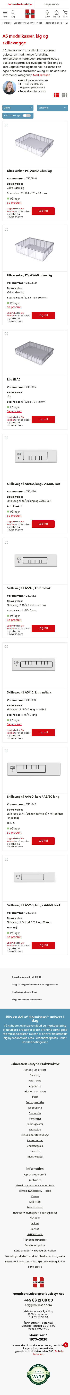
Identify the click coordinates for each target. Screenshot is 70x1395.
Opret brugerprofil (35, 1174)
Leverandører (35, 1207)
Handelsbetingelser (35, 1240)
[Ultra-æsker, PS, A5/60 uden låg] (35, 248)
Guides (35, 1223)
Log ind (11, 208)
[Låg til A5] (35, 353)
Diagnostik (35, 1113)
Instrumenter (35, 1140)
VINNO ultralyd (35, 1234)
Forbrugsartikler (35, 1102)
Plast (35, 1097)
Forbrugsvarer (35, 1124)
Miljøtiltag (35, 1201)
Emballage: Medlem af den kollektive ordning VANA (35, 1256)
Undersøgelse (35, 1146)
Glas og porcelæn (35, 1091)
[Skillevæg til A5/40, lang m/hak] (35, 666)
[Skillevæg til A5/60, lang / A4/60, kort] (35, 878)
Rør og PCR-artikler (35, 1070)
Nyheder (35, 1218)
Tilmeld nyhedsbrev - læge (35, 1191)
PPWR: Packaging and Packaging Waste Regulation (35, 1261)
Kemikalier (35, 1118)
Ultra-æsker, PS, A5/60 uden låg (29, 275)
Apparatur (35, 1086)
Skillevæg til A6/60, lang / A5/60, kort (33, 484)
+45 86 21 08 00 (38, 1300)
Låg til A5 (13, 379)
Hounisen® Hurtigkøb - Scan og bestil (35, 1212)
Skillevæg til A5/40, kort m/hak (29, 588)
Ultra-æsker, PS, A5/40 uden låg (29, 171)
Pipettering (35, 1080)
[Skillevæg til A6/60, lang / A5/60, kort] (35, 457)
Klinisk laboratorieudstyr (35, 1135)
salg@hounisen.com (36, 80)
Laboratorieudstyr (20, 4)
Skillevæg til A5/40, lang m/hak (29, 692)
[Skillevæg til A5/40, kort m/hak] (35, 561)
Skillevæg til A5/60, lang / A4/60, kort (33, 905)
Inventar (35, 1151)
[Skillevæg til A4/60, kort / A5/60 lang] (35, 770)
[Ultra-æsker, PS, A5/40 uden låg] (35, 144)
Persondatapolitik (35, 1245)
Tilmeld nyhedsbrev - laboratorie (35, 1185)
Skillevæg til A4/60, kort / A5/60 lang (33, 796)
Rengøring (35, 1129)
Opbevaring (35, 1108)
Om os (35, 1196)
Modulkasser (41, 75)
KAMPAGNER (35, 1267)
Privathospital (35, 1156)
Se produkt (14, 203)
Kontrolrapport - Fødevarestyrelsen (35, 1250)
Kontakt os (35, 1180)
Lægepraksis (51, 4)
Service (35, 1229)
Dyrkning (35, 1075)
